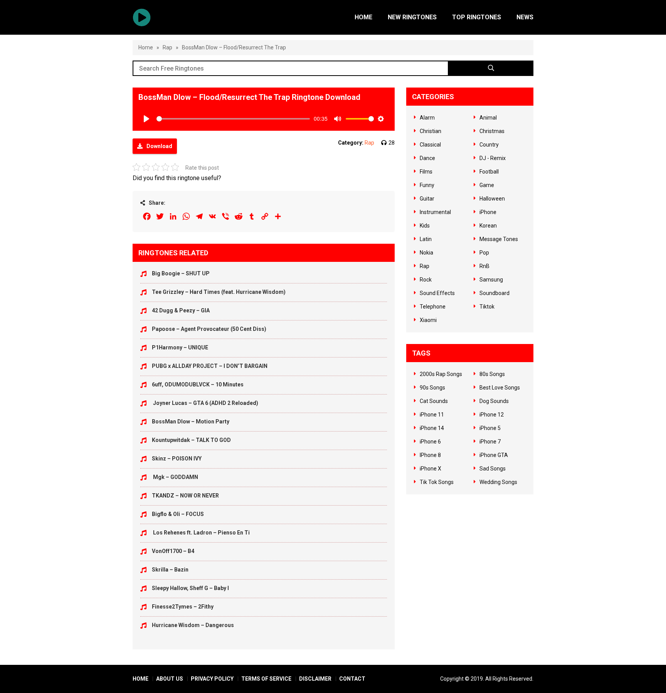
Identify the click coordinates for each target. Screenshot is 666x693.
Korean (488, 226)
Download (159, 146)
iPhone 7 (490, 441)
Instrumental (435, 212)
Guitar (427, 199)
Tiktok (486, 307)
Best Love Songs (499, 387)
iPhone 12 (491, 414)
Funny (427, 185)
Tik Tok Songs (437, 482)
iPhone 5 (490, 428)
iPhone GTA (493, 455)
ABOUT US (169, 679)
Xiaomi (428, 320)
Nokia (426, 253)
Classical (430, 145)
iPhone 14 (432, 428)
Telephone (433, 307)
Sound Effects (437, 293)
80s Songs (492, 374)
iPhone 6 (430, 441)
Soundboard (494, 293)
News (524, 17)
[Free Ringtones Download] (142, 17)
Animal (488, 118)
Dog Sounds (494, 401)
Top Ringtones (476, 17)
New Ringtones (412, 17)
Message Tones (498, 239)
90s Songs (432, 387)
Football (489, 172)
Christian (430, 131)
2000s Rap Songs (441, 374)
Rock (426, 280)
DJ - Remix (492, 158)
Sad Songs (492, 468)
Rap (167, 47)
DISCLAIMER (315, 679)
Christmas (492, 131)
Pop (484, 253)
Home (363, 17)
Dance (427, 158)
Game (486, 185)
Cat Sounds (434, 401)
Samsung (491, 280)
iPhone (487, 212)
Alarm (427, 118)
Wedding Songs (498, 482)
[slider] (233, 119)
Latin (426, 239)
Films (426, 172)
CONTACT (352, 679)
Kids (425, 226)
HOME (140, 679)
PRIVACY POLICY (212, 679)
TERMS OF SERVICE (266, 679)
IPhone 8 (430, 455)
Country (489, 145)
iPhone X (430, 468)
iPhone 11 (432, 414)
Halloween (492, 199)
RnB (484, 266)
